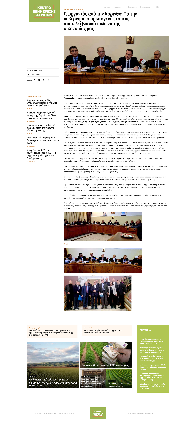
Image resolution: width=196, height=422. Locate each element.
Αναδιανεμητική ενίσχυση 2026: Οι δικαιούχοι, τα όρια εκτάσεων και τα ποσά (43, 140)
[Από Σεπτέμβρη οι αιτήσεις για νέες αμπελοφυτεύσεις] (119, 378)
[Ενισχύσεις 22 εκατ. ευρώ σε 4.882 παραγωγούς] (106, 355)
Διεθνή (29, 108)
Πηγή (66, 244)
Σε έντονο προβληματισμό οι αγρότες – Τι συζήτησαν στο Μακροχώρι (103, 331)
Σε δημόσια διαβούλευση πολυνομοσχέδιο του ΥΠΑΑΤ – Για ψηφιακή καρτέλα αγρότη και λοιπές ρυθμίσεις (41, 154)
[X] (39, 80)
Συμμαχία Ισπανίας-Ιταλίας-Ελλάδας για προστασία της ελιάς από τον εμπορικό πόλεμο (42, 103)
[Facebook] (34, 80)
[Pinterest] (44, 80)
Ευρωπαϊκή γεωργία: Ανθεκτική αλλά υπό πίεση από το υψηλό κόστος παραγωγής (41, 128)
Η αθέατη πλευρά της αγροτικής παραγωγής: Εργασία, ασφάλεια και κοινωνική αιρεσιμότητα (41, 115)
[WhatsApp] (48, 80)
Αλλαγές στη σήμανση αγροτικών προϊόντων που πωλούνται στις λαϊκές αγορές (152, 386)
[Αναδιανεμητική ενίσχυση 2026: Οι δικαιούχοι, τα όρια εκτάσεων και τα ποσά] (53, 365)
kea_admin (38, 70)
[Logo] (98, 413)
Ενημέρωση (31, 121)
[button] (166, 7)
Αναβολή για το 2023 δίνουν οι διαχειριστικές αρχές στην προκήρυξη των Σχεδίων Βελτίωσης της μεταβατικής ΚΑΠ (51, 332)
